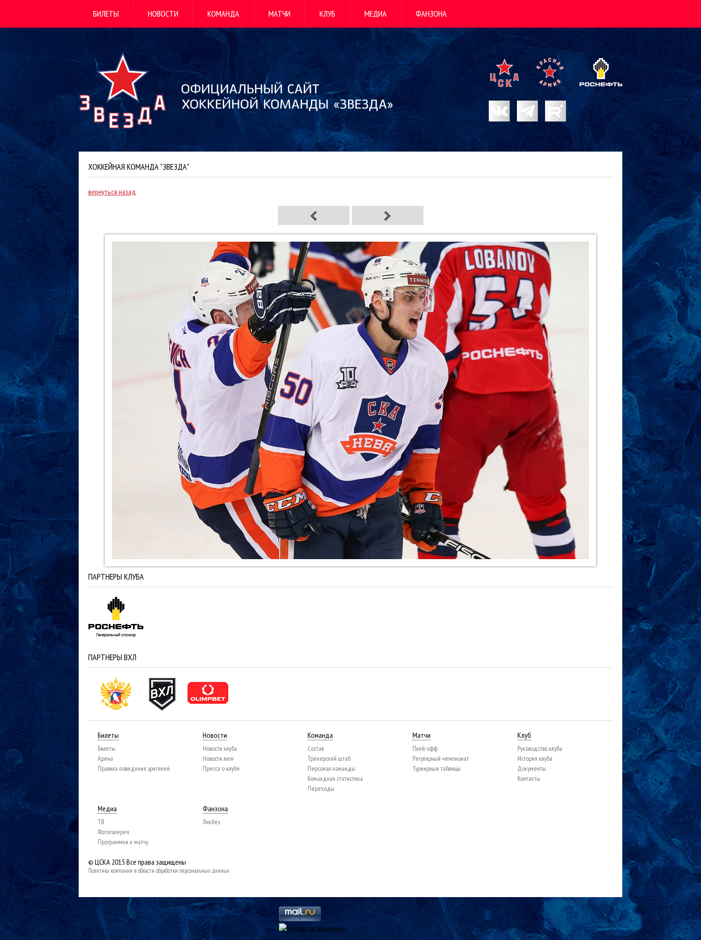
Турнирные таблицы (436, 768)
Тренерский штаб (329, 758)
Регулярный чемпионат (440, 758)
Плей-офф (424, 748)
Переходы (321, 788)
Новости (163, 13)
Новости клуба (220, 748)
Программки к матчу (123, 842)
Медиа (375, 13)
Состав (316, 748)
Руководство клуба (539, 748)
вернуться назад (112, 191)
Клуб (327, 13)
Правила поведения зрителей (134, 768)
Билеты (106, 13)
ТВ (101, 821)
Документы (531, 768)
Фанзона (431, 13)
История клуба (534, 758)
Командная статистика (335, 778)
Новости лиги (218, 758)
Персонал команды (331, 768)
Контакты (528, 778)
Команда (223, 13)
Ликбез (211, 821)
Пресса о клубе (221, 768)
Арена (105, 758)
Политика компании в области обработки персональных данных (158, 871)
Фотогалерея (113, 832)
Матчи (279, 13)
